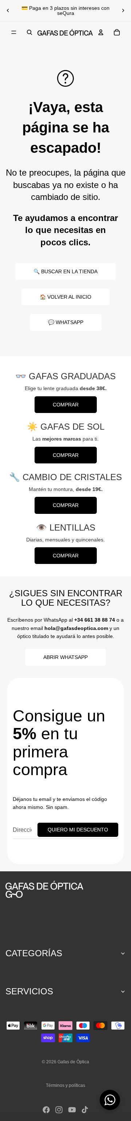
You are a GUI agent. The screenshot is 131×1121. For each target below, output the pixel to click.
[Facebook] (46, 1109)
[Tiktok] (84, 1109)
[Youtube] (72, 1109)
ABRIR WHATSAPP (65, 657)
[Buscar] (29, 32)
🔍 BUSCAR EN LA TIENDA (65, 271)
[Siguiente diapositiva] (123, 11)
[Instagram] (59, 1109)
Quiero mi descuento (78, 829)
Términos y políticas (65, 1085)
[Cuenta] (101, 32)
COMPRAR (66, 405)
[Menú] (13, 32)
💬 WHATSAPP (65, 322)
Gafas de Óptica (73, 1061)
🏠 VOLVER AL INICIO (65, 297)
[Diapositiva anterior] (8, 11)
